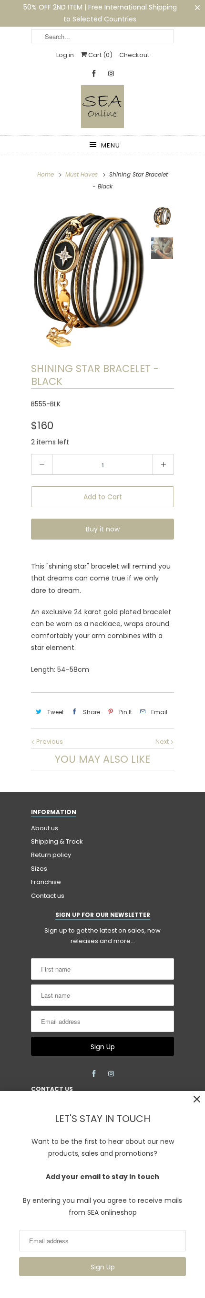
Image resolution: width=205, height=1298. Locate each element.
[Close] (197, 1099)
